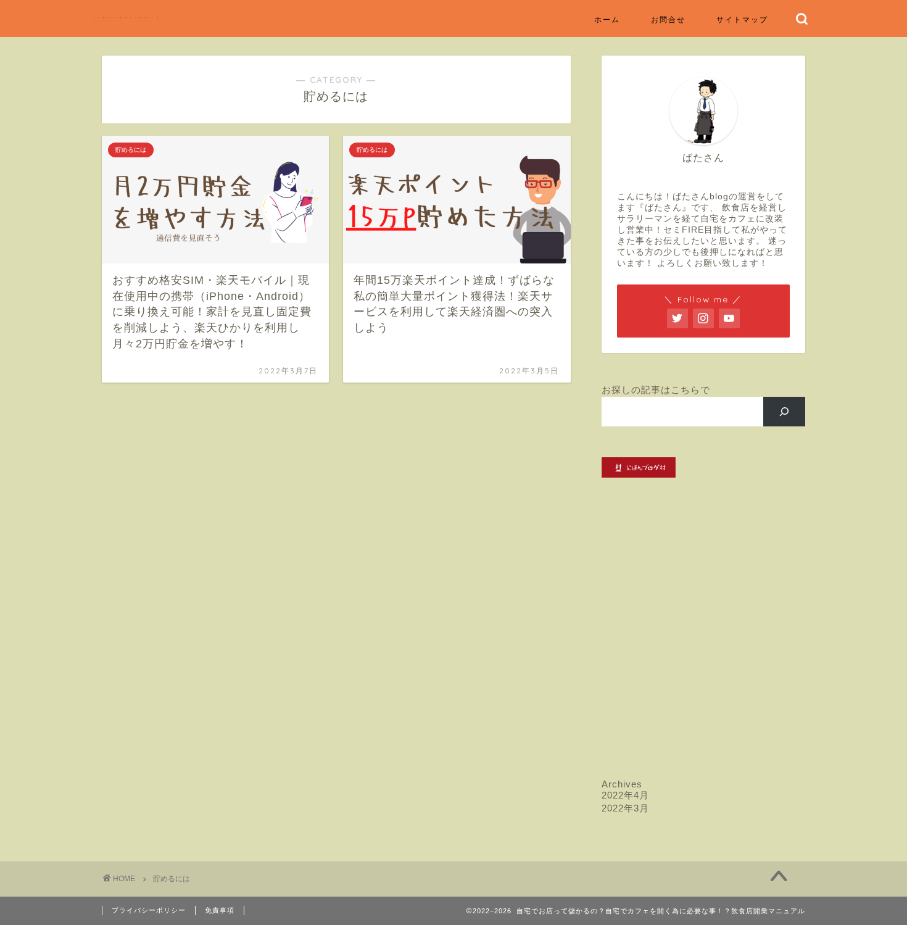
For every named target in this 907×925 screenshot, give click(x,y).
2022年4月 (625, 795)
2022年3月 (625, 808)
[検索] (784, 411)
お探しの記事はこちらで (656, 389)
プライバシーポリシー (149, 910)
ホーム (607, 19)
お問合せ (668, 19)
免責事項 (219, 910)
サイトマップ (742, 19)
